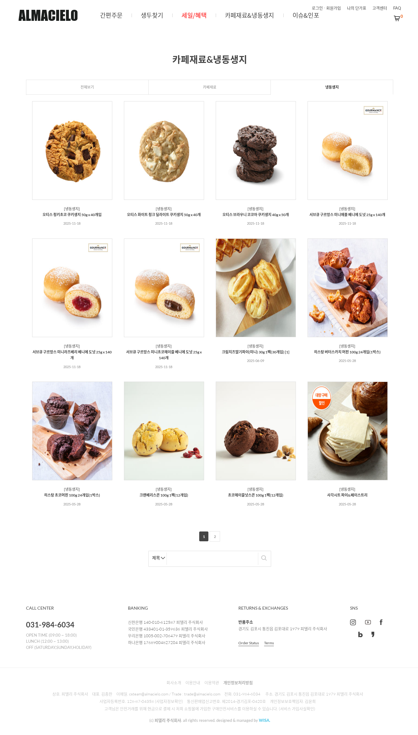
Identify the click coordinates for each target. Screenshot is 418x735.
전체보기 (87, 87)
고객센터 (379, 8)
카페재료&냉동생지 (249, 15)
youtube (368, 622)
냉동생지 (332, 87)
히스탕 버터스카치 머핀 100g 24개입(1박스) (347, 352)
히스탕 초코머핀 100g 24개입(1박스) (72, 495)
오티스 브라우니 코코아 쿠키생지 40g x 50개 (255, 214)
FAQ (397, 8)
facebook (381, 622)
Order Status (248, 643)
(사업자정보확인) (169, 701)
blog (360, 635)
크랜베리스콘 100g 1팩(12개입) (164, 495)
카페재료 (209, 87)
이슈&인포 (306, 15)
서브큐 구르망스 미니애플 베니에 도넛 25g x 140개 (347, 214)
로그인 (317, 8)
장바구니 (397, 18)
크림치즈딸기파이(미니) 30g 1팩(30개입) (253, 352)
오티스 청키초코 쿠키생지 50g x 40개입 (72, 214)
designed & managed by (243, 720)
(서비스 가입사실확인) (297, 708)
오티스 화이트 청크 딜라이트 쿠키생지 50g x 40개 (164, 214)
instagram (353, 622)
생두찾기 (152, 15)
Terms (269, 643)
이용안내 (192, 682)
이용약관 (211, 682)
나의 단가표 (356, 8)
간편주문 (111, 15)
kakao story (372, 635)
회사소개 (173, 682)
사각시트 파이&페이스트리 (347, 495)
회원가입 (333, 8)
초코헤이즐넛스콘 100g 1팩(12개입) (255, 495)
